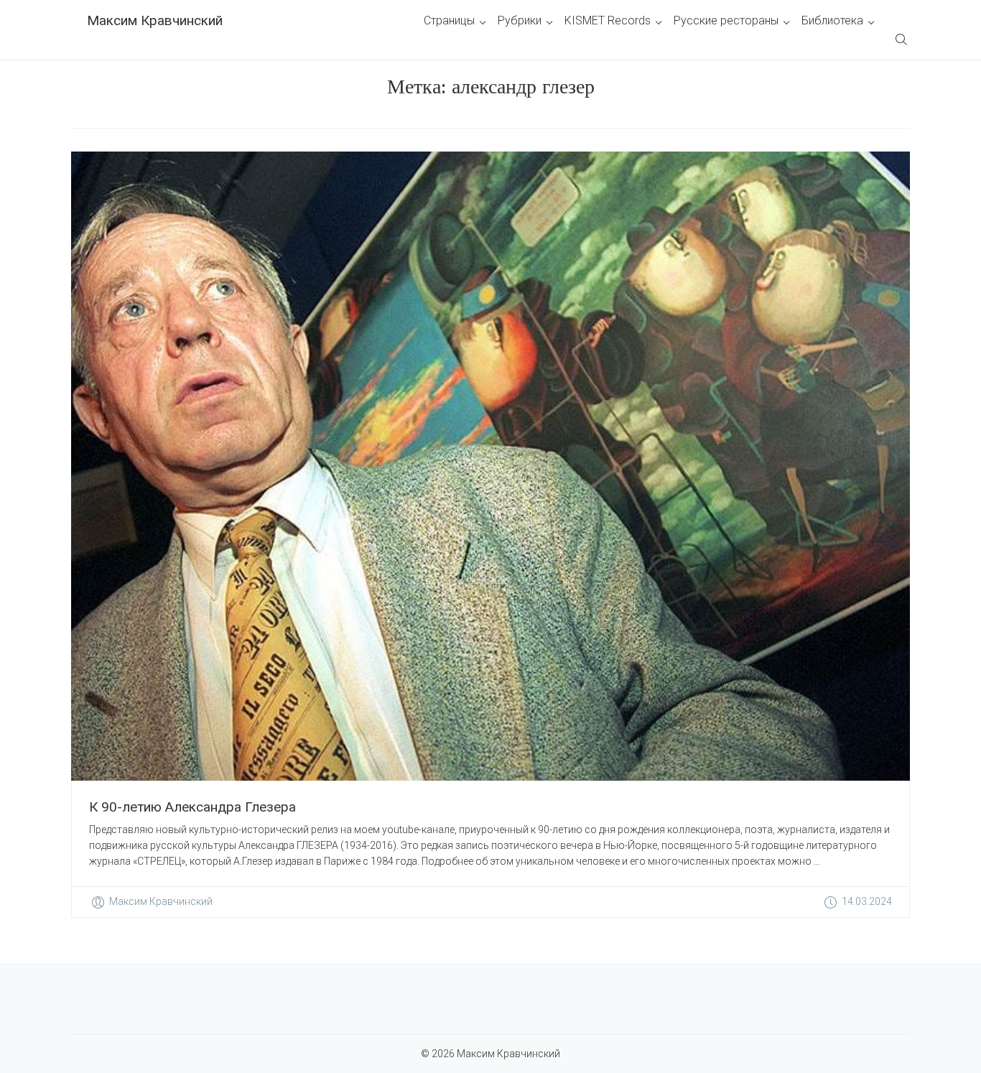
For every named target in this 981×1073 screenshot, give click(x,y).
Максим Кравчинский (155, 20)
